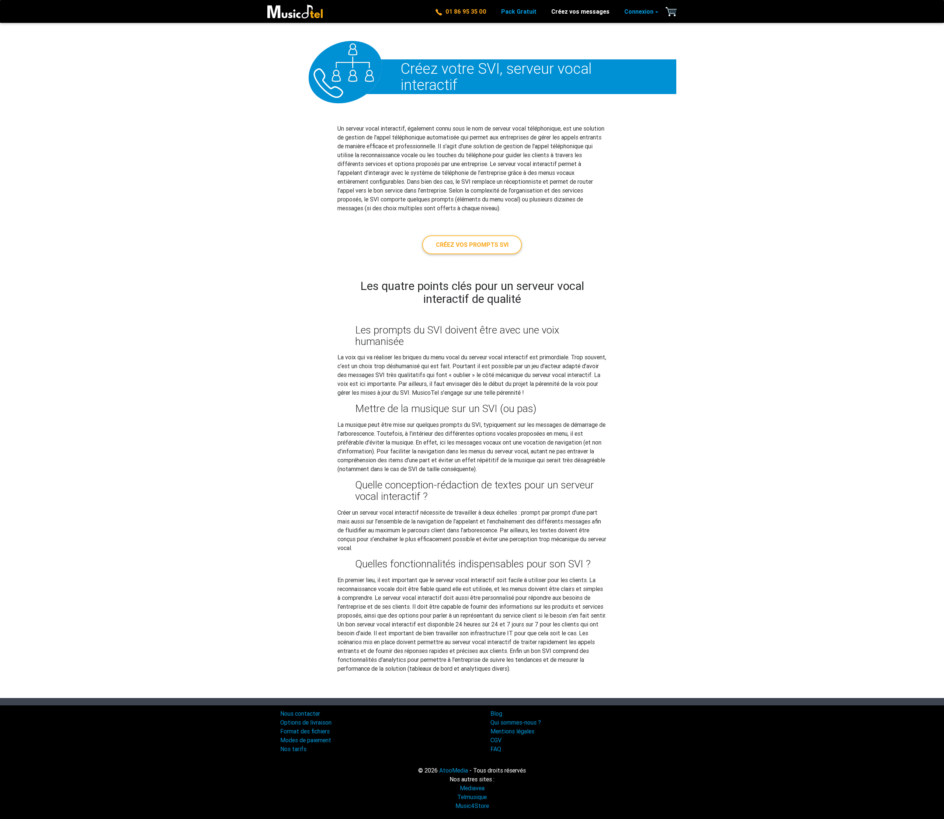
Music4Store (472, 805)
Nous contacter (300, 713)
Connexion (638, 11)
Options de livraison (306, 722)
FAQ (495, 749)
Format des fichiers (305, 731)
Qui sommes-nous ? (515, 722)
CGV (496, 740)
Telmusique (472, 797)
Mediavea (472, 788)
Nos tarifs (293, 749)
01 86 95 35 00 (464, 11)
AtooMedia (453, 770)
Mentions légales (512, 731)
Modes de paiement (305, 740)
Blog (496, 713)
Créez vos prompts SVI (472, 244)
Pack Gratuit (519, 11)
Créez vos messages (580, 11)
